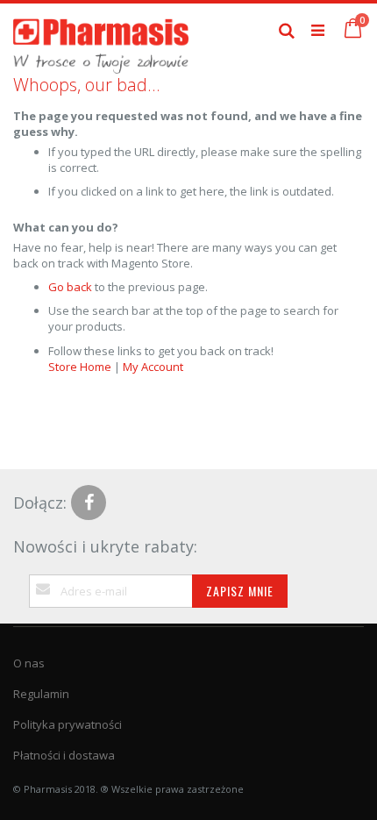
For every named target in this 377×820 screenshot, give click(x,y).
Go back (70, 287)
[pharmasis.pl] (100, 29)
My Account (153, 366)
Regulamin (41, 694)
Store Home (79, 366)
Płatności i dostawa (64, 755)
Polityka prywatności (67, 724)
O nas (29, 663)
